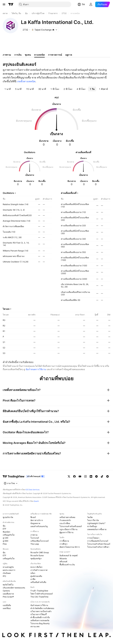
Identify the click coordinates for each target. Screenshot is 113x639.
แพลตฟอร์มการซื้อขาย (96, 529)
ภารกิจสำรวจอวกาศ (38, 570)
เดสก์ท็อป (7, 608)
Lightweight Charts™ (96, 523)
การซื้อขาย (64, 541)
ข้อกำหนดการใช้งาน (36, 369)
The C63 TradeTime (39, 597)
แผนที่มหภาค (8, 594)
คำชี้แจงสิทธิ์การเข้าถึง (40, 617)
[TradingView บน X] (69, 476)
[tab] (7, 89)
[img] (53, 29)
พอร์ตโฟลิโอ (8, 584)
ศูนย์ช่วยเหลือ (36, 576)
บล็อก (32, 573)
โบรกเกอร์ (34, 538)
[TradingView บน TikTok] (102, 476)
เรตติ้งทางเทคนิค (26, 81)
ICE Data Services (32, 490)
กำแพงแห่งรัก (65, 520)
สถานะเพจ (34, 626)
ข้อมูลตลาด (35, 523)
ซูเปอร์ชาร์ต (8, 517)
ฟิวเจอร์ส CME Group (39, 552)
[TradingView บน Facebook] (74, 476)
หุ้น (4, 526)
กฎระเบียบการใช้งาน (68, 529)
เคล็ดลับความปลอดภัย (39, 620)
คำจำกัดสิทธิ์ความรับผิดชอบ (42, 608)
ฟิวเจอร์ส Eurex (37, 555)
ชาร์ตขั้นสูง (92, 526)
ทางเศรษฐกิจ (8, 567)
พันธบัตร (6, 532)
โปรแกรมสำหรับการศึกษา (98, 547)
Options (6, 590)
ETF (4, 529)
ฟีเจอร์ (33, 517)
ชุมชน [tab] (28, 54)
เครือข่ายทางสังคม (67, 517)
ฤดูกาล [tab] (68, 54)
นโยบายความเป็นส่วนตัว (41, 611)
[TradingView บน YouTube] (80, 476)
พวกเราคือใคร (36, 567)
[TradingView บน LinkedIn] (91, 476)
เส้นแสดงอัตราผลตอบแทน (14, 587)
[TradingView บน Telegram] (96, 476)
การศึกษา (64, 544)
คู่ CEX (5, 538)
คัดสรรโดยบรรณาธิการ (70, 547)
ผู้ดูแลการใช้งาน (66, 532)
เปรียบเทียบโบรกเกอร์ (39, 541)
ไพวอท (6, 309)
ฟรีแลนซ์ (63, 561)
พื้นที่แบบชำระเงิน (67, 564)
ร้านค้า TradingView (39, 590)
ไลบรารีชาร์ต (93, 520)
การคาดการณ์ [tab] (55, 54)
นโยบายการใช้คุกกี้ (38, 614)
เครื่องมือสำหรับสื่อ (38, 582)
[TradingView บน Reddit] (107, 476)
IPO (4, 576)
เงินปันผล (7, 573)
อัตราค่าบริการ (36, 520)
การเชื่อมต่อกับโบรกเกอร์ (97, 541)
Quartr (36, 501)
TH (83, 4)
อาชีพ (32, 579)
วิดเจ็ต (90, 517)
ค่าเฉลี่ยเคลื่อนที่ (68, 193)
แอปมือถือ (7, 605)
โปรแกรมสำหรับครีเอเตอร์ (71, 526)
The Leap (34, 544)
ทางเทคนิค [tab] (39, 54)
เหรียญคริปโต (8, 535)
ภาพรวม (33, 535)
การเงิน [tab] (17, 54)
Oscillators (8, 193)
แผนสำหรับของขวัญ (39, 526)
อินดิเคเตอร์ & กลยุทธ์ (69, 555)
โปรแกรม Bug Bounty (40, 623)
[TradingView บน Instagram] (85, 476)
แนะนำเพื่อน (65, 523)
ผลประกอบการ (9, 570)
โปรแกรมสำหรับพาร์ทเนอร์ (98, 544)
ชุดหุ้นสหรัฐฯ (35, 558)
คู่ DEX (5, 541)
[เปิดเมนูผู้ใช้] (4, 4)
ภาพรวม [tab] (7, 54)
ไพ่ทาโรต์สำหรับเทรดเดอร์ (41, 594)
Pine (5, 544)
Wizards (63, 558)
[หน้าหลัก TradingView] (10, 4)
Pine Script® (8, 597)
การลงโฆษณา (93, 538)
